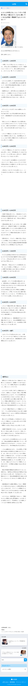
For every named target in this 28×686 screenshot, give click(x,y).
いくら (3, 631)
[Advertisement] (14, 191)
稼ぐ (20, 631)
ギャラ (8, 631)
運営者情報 (12, 682)
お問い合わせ (5, 682)
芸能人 (9, 627)
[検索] (25, 659)
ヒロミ (12, 631)
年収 (16, 631)
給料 (23, 631)
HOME (15, 679)
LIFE (14, 4)
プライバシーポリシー (21, 682)
